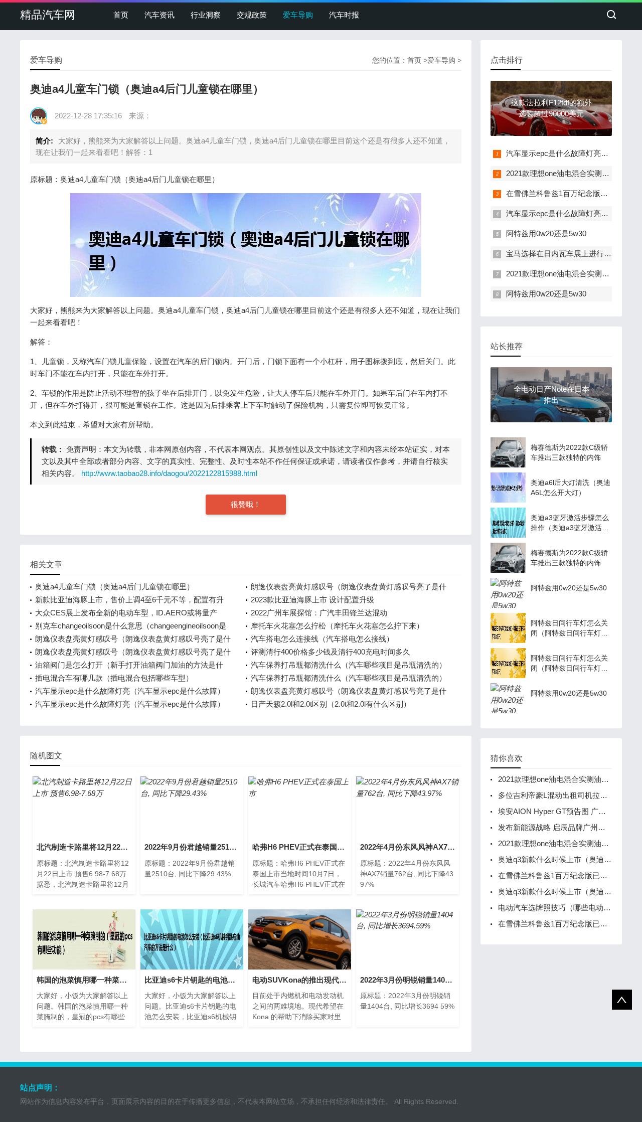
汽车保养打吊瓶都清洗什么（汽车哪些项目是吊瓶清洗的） (348, 665)
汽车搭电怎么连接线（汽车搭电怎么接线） (322, 638)
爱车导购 (298, 15)
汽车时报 (344, 15)
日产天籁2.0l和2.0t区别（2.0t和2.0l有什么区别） (331, 704)
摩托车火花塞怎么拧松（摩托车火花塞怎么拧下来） (337, 625)
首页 (120, 15)
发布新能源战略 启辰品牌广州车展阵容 (563, 827)
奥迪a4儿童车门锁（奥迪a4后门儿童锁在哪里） (114, 586)
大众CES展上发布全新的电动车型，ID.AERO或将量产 (126, 612)
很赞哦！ (246, 504)
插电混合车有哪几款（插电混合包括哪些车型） (114, 678)
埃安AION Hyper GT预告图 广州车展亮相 (567, 811)
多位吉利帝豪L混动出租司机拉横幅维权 (564, 795)
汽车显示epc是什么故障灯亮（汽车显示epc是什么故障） (130, 691)
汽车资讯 (159, 15)
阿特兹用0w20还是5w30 (546, 233)
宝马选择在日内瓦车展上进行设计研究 (570, 253)
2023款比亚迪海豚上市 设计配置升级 (312, 599)
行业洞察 (206, 15)
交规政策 (252, 15)
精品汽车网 (47, 15)
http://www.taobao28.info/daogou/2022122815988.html (169, 473)
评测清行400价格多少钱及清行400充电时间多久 (330, 652)
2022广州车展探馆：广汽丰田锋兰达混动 (319, 612)
